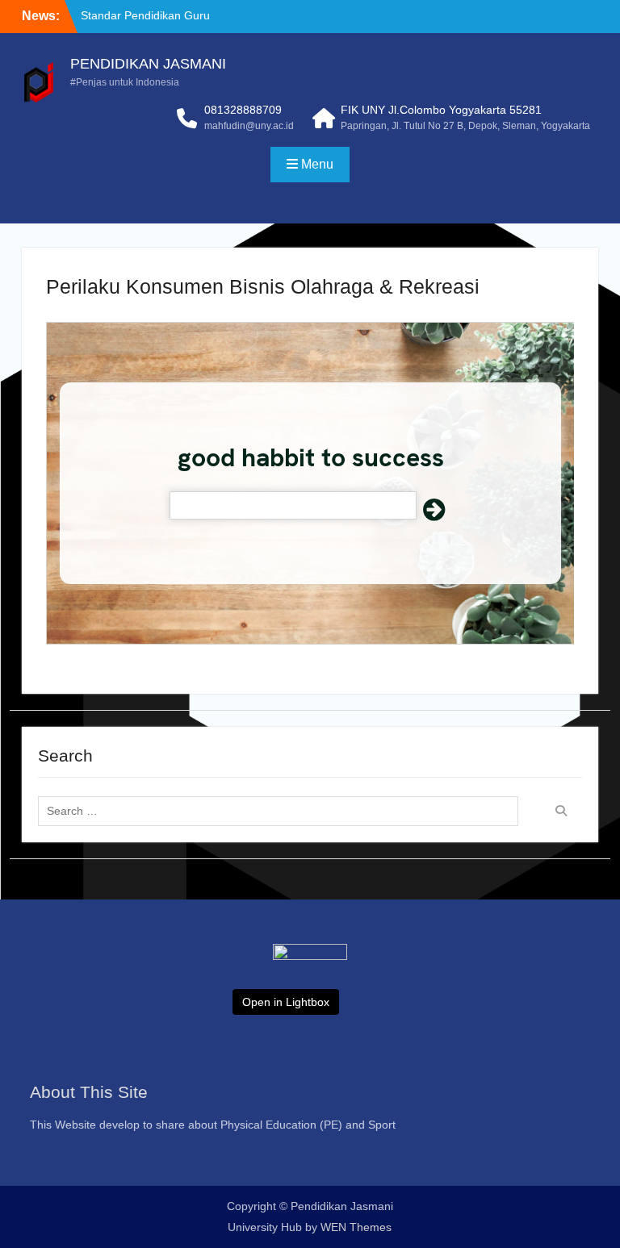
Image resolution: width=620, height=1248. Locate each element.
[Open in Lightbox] (310, 987)
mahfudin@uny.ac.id (249, 125)
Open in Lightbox (285, 1001)
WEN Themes (356, 1227)
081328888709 (243, 109)
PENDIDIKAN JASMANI (148, 64)
